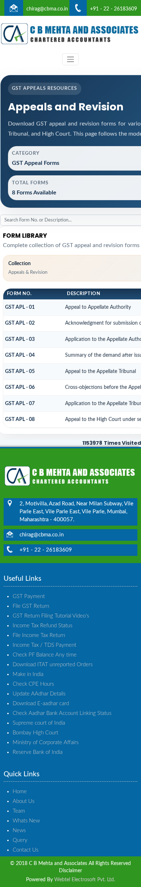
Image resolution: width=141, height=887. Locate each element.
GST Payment (29, 596)
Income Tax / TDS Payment (44, 645)
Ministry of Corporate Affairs (45, 742)
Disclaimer (70, 870)
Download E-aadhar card (41, 703)
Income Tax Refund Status (42, 625)
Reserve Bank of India (38, 752)
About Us (23, 801)
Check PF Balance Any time (45, 655)
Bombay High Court (35, 732)
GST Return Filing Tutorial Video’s (51, 616)
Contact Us (25, 850)
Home (20, 791)
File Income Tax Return (39, 635)
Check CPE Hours (33, 684)
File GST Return (31, 606)
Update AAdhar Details (39, 694)
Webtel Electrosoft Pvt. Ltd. (84, 879)
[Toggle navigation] (70, 59)
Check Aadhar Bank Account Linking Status (62, 713)
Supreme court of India (39, 723)
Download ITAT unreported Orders (53, 664)
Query (20, 840)
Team (19, 811)
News (19, 830)
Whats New (26, 821)
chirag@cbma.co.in (47, 9)
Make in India (28, 674)
